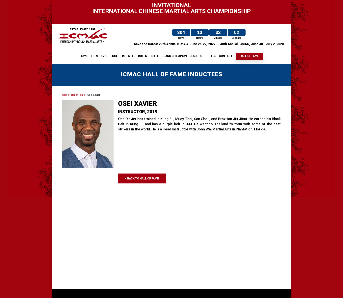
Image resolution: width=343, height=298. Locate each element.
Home (65, 95)
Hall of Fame (78, 95)
